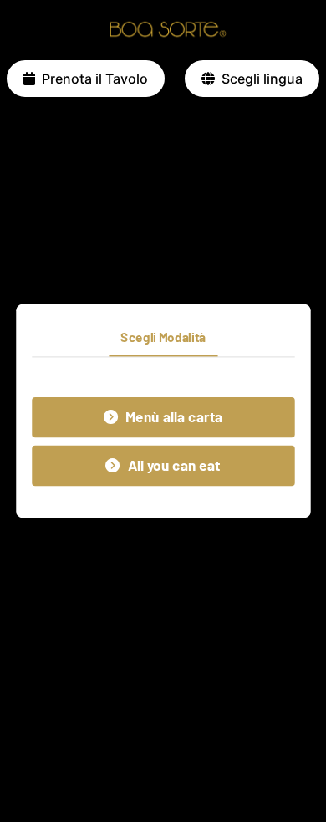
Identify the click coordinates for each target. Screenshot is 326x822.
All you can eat (174, 465)
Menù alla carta (174, 417)
